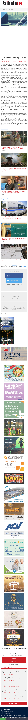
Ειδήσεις (14, 265)
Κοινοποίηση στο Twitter (15, 280)
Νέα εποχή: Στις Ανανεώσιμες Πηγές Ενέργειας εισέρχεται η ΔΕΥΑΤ (13, 690)
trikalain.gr (23, 266)
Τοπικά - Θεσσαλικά (15, 692)
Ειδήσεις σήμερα (6, 199)
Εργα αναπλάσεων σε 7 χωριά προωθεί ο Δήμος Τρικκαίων (14, 696)
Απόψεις (14, 61)
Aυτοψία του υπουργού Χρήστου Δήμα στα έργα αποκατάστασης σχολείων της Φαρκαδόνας (14, 297)
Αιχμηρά (6, 349)
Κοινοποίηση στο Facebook (15, 275)
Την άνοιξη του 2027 (16, 659)
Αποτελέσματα (14, 667)
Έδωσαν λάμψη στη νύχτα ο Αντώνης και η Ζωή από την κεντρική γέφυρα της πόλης (14, 678)
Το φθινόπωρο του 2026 (16, 657)
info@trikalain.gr (7, 719)
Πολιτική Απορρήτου (8, 717)
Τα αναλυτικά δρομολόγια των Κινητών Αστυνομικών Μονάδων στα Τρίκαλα (5, 324)
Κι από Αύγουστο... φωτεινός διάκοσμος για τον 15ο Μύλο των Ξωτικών (14, 702)
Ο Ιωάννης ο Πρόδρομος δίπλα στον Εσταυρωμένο (6, 339)
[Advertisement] (14, 41)
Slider (12, 680)
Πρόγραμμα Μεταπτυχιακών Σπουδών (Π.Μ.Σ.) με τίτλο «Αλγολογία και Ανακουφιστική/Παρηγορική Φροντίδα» (14, 308)
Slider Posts (4, 129)
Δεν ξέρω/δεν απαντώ (16, 661)
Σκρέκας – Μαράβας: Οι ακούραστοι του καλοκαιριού (13, 354)
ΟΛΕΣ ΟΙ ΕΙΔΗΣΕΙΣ (14, 709)
